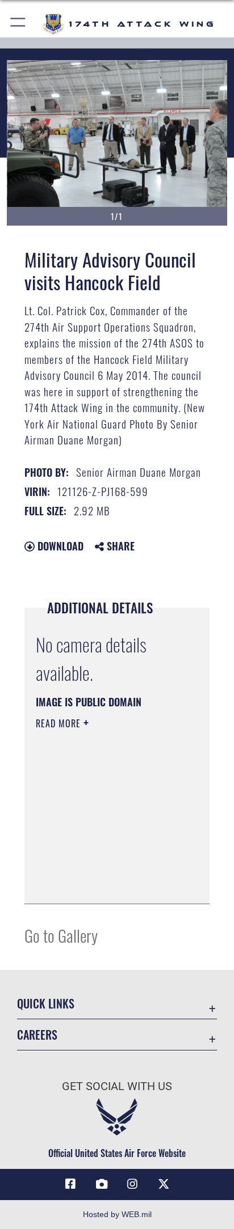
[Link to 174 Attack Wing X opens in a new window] (163, 1184)
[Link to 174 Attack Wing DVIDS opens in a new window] (101, 1184)
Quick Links (45, 1003)
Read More (59, 723)
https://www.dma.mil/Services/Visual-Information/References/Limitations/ (105, 883)
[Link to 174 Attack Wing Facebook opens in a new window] (70, 1184)
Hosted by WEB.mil (117, 1214)
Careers (37, 1035)
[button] (18, 24)
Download (59, 546)
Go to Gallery (61, 935)
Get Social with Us (117, 1086)
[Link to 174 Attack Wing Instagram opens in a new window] (132, 1184)
